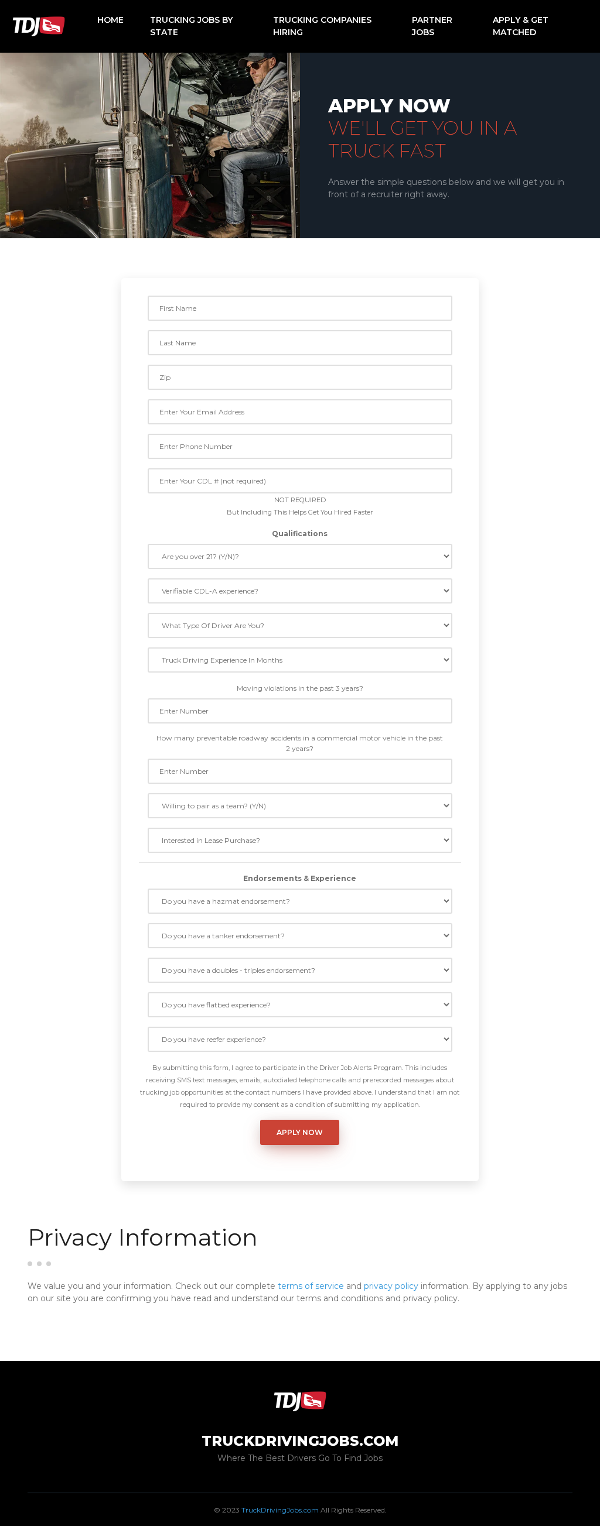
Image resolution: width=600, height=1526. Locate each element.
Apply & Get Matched (520, 26)
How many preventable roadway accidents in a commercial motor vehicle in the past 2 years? (299, 743)
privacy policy (391, 1286)
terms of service (311, 1286)
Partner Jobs (432, 26)
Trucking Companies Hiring (322, 26)
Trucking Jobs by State (191, 26)
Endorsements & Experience (299, 878)
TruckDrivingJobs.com (280, 1510)
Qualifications (300, 533)
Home (110, 20)
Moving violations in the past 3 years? (300, 688)
